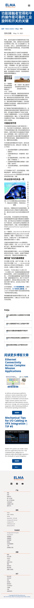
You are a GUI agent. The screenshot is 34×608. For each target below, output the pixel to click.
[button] (29, 6)
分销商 (8, 587)
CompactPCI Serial (12, 520)
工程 (8, 545)
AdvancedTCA (10, 525)
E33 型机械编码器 (19, 287)
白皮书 (8, 558)
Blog (17, 29)
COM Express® (11, 524)
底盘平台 (9, 496)
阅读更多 (17, 412)
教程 (8, 554)
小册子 (8, 560)
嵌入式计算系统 (10, 500)
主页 (2, 29)
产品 (17, 490)
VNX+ (8, 512)
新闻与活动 (9, 562)
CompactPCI (10, 522)
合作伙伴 (9, 578)
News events (9, 29)
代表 (8, 589)
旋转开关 (9, 506)
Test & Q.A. (10, 534)
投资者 (8, 582)
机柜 (8, 494)
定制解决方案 (10, 547)
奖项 (8, 580)
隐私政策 (9, 567)
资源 (17, 552)
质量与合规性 (10, 569)
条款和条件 (9, 591)
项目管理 (9, 540)
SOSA (8, 516)
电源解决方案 (10, 504)
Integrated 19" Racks (13, 532)
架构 (17, 510)
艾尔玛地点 (9, 585)
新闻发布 (9, 565)
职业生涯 (9, 576)
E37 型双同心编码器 (18, 289)
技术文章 (9, 556)
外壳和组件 (9, 502)
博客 (8, 564)
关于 (17, 574)
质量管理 (9, 538)
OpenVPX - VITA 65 (12, 518)
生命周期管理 (10, 544)
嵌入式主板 (9, 498)
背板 (8, 493)
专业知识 (17, 530)
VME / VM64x (10, 514)
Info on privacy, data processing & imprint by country (17, 596)
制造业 (8, 542)
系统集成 (9, 536)
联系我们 (9, 583)
